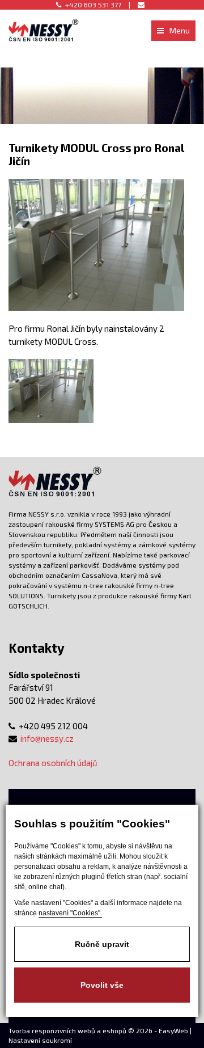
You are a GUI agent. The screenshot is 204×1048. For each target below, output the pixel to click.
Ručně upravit (102, 944)
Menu (179, 30)
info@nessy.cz (47, 738)
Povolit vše (102, 985)
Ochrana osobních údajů (52, 763)
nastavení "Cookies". (70, 913)
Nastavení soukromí (40, 1040)
